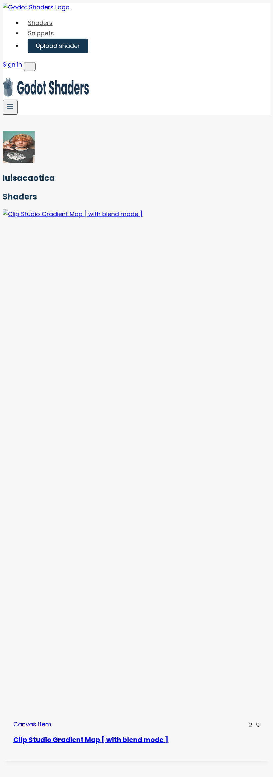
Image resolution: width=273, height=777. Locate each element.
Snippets (41, 33)
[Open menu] (10, 107)
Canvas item (32, 724)
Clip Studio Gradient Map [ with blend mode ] (90, 739)
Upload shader (58, 46)
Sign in (12, 64)
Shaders (40, 23)
